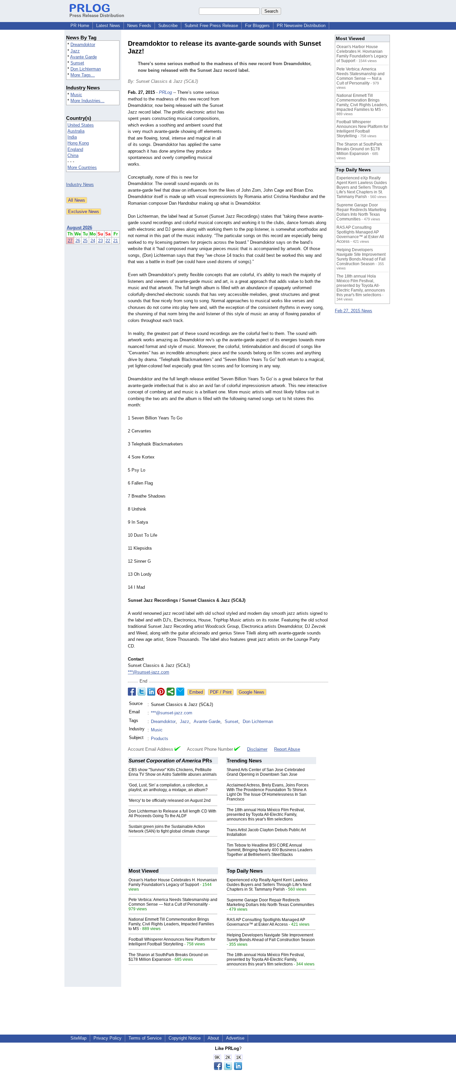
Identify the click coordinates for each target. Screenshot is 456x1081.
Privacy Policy (107, 1038)
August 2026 (79, 227)
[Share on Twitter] (142, 692)
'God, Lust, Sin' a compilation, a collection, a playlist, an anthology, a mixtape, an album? (168, 787)
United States (80, 125)
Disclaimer (257, 749)
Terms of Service (145, 1038)
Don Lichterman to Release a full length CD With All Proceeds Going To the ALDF (172, 813)
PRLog (165, 92)
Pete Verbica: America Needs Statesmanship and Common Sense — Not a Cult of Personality (173, 902)
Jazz (75, 50)
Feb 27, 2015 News (353, 310)
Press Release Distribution (96, 15)
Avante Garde (83, 56)
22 (107, 240)
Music (76, 94)
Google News (251, 692)
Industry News (80, 184)
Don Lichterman (85, 68)
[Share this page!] (228, 1068)
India (72, 137)
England (75, 149)
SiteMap (78, 1038)
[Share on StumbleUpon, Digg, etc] (171, 692)
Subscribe (168, 25)
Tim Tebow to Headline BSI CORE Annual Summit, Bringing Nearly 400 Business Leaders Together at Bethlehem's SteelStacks (269, 850)
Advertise (235, 1038)
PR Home (79, 25)
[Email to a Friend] (180, 692)
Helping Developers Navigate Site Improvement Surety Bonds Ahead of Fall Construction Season (271, 937)
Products (159, 738)
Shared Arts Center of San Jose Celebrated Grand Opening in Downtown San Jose (266, 772)
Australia (75, 131)
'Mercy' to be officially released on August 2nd (170, 800)
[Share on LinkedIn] (151, 692)
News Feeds (139, 25)
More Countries (82, 167)
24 (92, 240)
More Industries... (87, 100)
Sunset (77, 62)
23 (100, 240)
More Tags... (82, 74)
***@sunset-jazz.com (148, 672)
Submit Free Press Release (211, 25)
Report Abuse (287, 749)
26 (77, 240)
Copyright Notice (185, 1038)
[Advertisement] (278, 138)
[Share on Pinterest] (161, 692)
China (72, 155)
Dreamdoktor (82, 44)
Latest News (108, 25)
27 (70, 240)
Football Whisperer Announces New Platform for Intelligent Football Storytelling (172, 941)
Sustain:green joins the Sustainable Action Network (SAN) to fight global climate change (169, 829)
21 (115, 240)
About (213, 1038)
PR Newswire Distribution (301, 25)
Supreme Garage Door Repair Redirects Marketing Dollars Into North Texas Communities (270, 902)
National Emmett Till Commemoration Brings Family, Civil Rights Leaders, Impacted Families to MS (171, 924)
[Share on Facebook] (132, 692)
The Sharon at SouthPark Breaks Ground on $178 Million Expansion (168, 957)
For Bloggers (257, 25)
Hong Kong (78, 143)
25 (85, 240)
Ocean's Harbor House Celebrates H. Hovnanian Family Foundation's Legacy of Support (173, 882)
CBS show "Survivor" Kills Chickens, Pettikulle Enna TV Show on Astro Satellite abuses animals (173, 772)
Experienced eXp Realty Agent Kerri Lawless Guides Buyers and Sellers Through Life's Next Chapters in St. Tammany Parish (269, 885)
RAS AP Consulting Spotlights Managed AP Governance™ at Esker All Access (266, 922)
